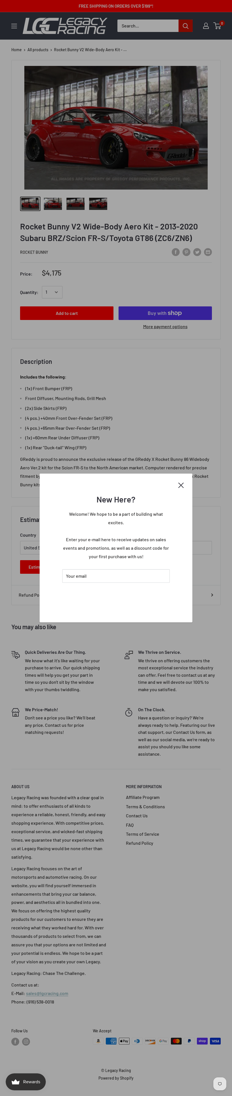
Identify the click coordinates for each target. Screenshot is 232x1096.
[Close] (181, 484)
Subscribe (116, 593)
